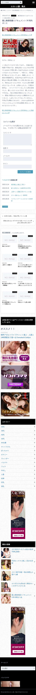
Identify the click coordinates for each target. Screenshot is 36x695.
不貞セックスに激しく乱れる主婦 (22, 562)
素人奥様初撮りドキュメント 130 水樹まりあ (22, 596)
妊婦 (2, 478)
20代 (2, 427)
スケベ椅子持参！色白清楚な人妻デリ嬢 (22, 573)
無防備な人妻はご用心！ (18, 184)
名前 (5, 148)
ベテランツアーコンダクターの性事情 (22, 200)
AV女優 (3, 442)
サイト (5, 163)
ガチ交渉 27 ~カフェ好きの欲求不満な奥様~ (22, 550)
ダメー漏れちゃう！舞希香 (19, 195)
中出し (3, 470)
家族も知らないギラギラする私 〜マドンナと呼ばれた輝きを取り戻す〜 (17, 221)
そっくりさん (5, 446)
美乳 (2, 486)
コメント (7, 132)
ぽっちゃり (5, 450)
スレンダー (5, 458)
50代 (2, 439)
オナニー (4, 454)
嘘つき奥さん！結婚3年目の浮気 (21, 188)
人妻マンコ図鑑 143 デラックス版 (21, 191)
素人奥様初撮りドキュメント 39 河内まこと (16, 35)
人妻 (2, 474)
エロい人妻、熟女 (18, 6)
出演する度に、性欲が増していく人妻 (15, 216)
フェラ (3, 466)
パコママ (6, 180)
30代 (2, 431)
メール (6, 156)
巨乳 (2, 482)
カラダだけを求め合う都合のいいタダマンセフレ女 (22, 584)
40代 (2, 435)
